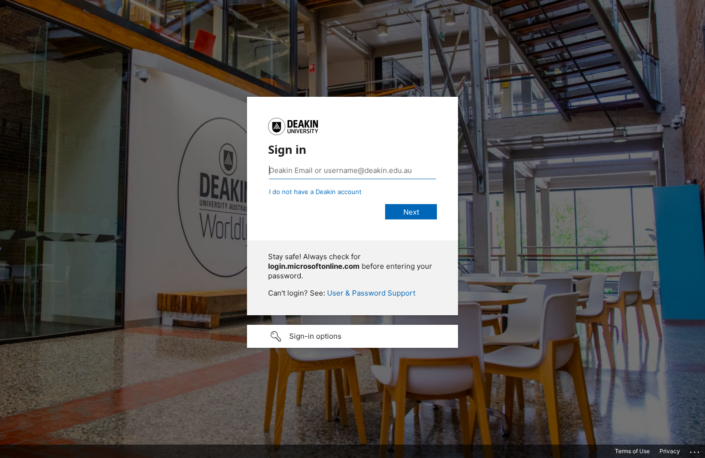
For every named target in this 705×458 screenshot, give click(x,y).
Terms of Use (632, 451)
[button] (352, 336)
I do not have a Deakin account (315, 191)
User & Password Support (371, 293)
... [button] (695, 450)
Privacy (669, 451)
